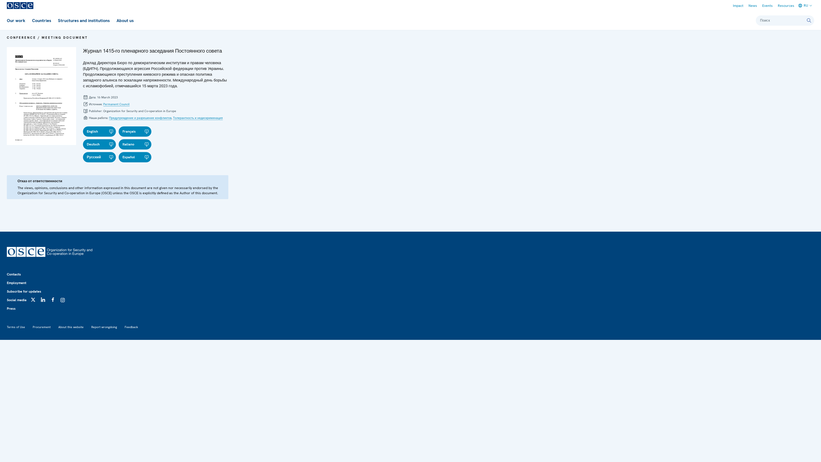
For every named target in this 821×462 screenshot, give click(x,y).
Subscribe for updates (24, 291)
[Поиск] (809, 20)
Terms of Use (16, 327)
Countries (41, 20)
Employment (16, 283)
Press (11, 308)
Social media (17, 300)
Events (767, 5)
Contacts (14, 274)
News (753, 5)
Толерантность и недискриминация (198, 118)
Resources (786, 5)
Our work (16, 20)
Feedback (131, 327)
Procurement (42, 327)
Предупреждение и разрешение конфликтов (140, 118)
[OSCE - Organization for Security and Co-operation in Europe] (20, 5)
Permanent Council (116, 104)
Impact (738, 5)
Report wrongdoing (104, 327)
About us (125, 20)
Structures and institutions (84, 20)
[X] (33, 299)
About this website (71, 327)
